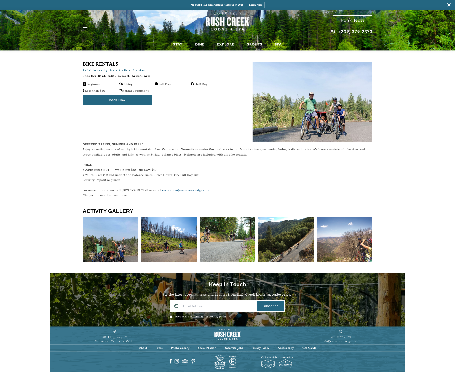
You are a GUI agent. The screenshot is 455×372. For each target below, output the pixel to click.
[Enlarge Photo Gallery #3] (286, 239)
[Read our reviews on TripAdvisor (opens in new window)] (185, 361)
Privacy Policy (260, 348)
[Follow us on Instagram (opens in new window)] (177, 361)
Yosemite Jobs (234, 348)
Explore (225, 44)
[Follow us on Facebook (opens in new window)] (171, 361)
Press (159, 348)
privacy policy (217, 316)
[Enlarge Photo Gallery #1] (169, 239)
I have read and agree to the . (200, 316)
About (143, 348)
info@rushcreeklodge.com (340, 341)
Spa (278, 44)
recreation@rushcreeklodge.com (185, 190)
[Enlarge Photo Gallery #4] (344, 239)
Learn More (256, 4)
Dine (199, 44)
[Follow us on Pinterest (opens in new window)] (193, 361)
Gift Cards (309, 348)
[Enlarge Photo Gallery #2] (227, 239)
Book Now (353, 20)
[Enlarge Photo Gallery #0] (110, 239)
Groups (254, 44)
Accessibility (286, 348)
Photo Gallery (180, 348)
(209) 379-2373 (355, 31)
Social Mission (207, 348)
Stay (178, 44)
